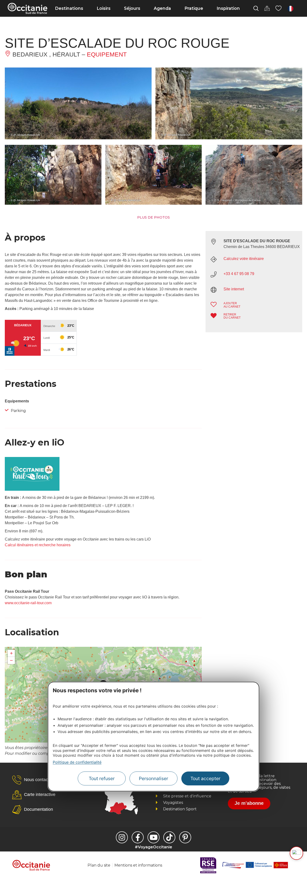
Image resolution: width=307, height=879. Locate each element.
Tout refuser (102, 778)
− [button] (11, 660)
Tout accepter (205, 778)
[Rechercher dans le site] (256, 8)
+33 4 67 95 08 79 (239, 274)
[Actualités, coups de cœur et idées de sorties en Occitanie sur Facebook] (138, 837)
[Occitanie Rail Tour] (32, 489)
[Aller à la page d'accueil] (27, 8)
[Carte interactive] (267, 8)
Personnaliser (153, 778)
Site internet (234, 289)
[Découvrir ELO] (296, 853)
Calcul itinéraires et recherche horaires (38, 545)
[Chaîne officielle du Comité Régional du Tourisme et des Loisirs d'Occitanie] (153, 837)
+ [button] (11, 653)
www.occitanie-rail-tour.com (28, 603)
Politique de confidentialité (77, 762)
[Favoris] (278, 8)
